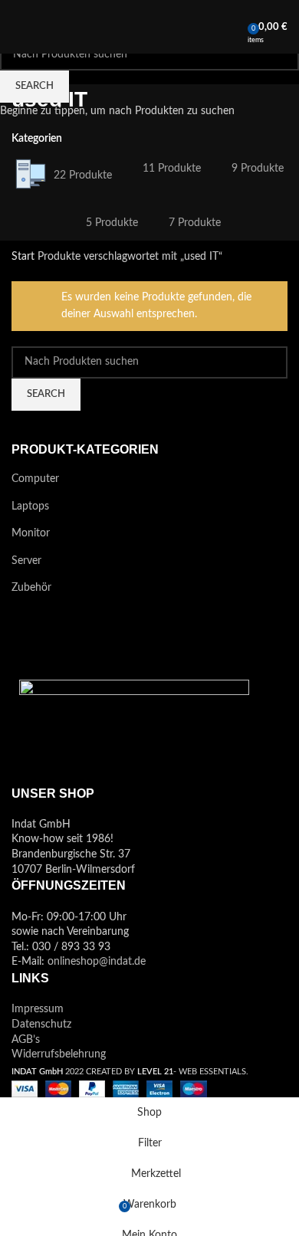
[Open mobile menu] (17, 26)
